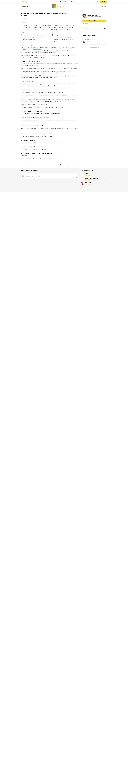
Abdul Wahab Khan (92, 15)
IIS (25, 49)
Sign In (103, 1)
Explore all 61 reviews (94, 47)
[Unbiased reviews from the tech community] (25, 1)
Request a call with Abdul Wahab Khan (94, 20)
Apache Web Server (38, 136)
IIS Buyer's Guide (88, 42)
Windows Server (37, 49)
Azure (62, 55)
